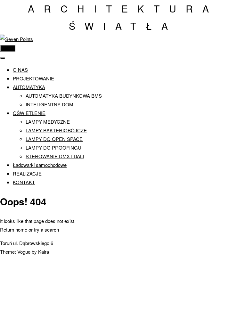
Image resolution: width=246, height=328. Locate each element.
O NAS (20, 69)
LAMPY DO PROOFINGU (53, 147)
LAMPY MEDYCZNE (48, 121)
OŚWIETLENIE (29, 113)
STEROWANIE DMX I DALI (55, 156)
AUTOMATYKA (29, 87)
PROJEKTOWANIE (33, 78)
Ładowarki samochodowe (40, 164)
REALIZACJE (27, 173)
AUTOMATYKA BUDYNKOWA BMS (64, 95)
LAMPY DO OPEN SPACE (54, 138)
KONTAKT (24, 182)
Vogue (23, 251)
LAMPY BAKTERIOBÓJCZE (56, 130)
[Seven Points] (16, 39)
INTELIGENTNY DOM (49, 104)
